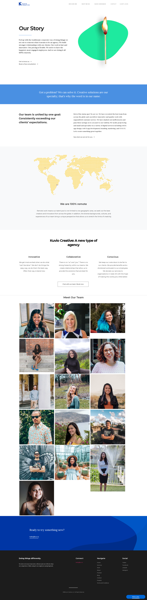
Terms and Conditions (103, 583)
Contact (99, 578)
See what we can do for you (83, 137)
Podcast (99, 572)
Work (98, 567)
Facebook (125, 565)
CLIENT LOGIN (124, 4)
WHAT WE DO (86, 4)
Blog (98, 575)
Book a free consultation (136, 597)
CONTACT (113, 4)
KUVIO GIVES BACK (100, 4)
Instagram (125, 570)
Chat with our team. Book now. (73, 284)
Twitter (124, 562)
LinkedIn (124, 567)
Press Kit (99, 580)
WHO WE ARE (73, 4)
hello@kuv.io (79, 562)
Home (99, 562)
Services (99, 565)
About (98, 570)
